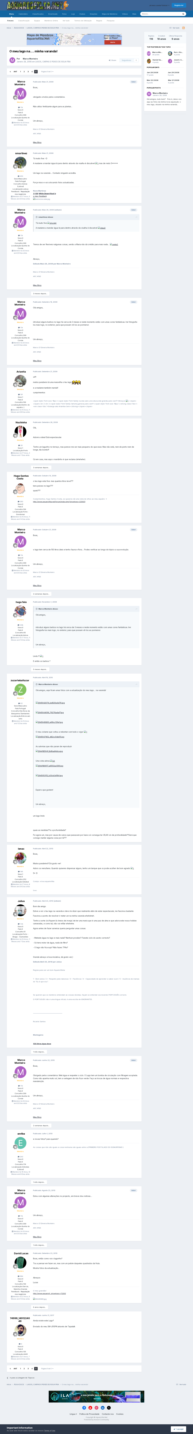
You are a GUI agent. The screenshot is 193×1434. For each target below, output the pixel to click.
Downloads (53, 14)
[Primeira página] (10, 71)
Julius (21, 901)
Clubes (82, 14)
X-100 (35, 193)
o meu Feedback (40, 196)
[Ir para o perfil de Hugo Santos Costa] (20, 488)
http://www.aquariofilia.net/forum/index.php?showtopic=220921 (59, 502)
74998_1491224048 (20, 1319)
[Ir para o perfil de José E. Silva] (170, 61)
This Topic (173, 14)
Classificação (24, 21)
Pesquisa (110, 21)
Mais (134, 14)
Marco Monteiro (30, 59)
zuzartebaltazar (20, 680)
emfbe (21, 1133)
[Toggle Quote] (37, 217)
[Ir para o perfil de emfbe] (20, 1143)
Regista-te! (178, 5)
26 (21, 445)
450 (21, 176)
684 (21, 1276)
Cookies (119, 1414)
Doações (93, 14)
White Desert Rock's (47, 193)
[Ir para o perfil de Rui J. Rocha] (170, 53)
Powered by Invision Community (96, 1420)
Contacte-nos (108, 1414)
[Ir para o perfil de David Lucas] (20, 1263)
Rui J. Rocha (179, 52)
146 (21, 871)
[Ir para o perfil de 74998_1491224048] (20, 1330)
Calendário (23, 14)
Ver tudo (66, 21)
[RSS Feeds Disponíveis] (183, 28)
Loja (73, 14)
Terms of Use (49, 1431)
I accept (179, 1429)
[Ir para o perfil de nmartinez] (20, 162)
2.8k (21, 625)
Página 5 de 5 (46, 72)
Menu (11, 14)
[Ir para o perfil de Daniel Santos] (149, 61)
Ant (15, 72)
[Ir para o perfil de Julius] (20, 910)
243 (21, 1157)
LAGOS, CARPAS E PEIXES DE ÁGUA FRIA (53, 61)
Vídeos (125, 14)
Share (113, 60)
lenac (21, 848)
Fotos (64, 14)
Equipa (37, 21)
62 (21, 703)
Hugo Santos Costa (21, 477)
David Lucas (21, 1253)
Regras (99, 21)
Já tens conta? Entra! (158, 5)
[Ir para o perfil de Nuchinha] (20, 432)
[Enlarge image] (97, 163)
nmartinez (21, 153)
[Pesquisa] (183, 14)
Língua (73, 1414)
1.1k (21, 107)
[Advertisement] (165, 156)
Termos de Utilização (83, 21)
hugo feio (21, 602)
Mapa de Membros (109, 14)
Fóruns (10, 21)
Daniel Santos (159, 60)
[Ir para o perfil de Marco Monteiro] (12, 60)
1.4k (21, 924)
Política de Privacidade (89, 1414)
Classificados (38, 14)
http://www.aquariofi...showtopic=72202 (49, 1293)
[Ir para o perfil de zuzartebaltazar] (20, 690)
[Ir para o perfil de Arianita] (20, 381)
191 (21, 394)
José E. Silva (179, 60)
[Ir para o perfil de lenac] (20, 858)
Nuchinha (21, 422)
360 (21, 501)
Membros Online (51, 21)
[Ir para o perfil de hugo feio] (20, 611)
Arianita (21, 371)
